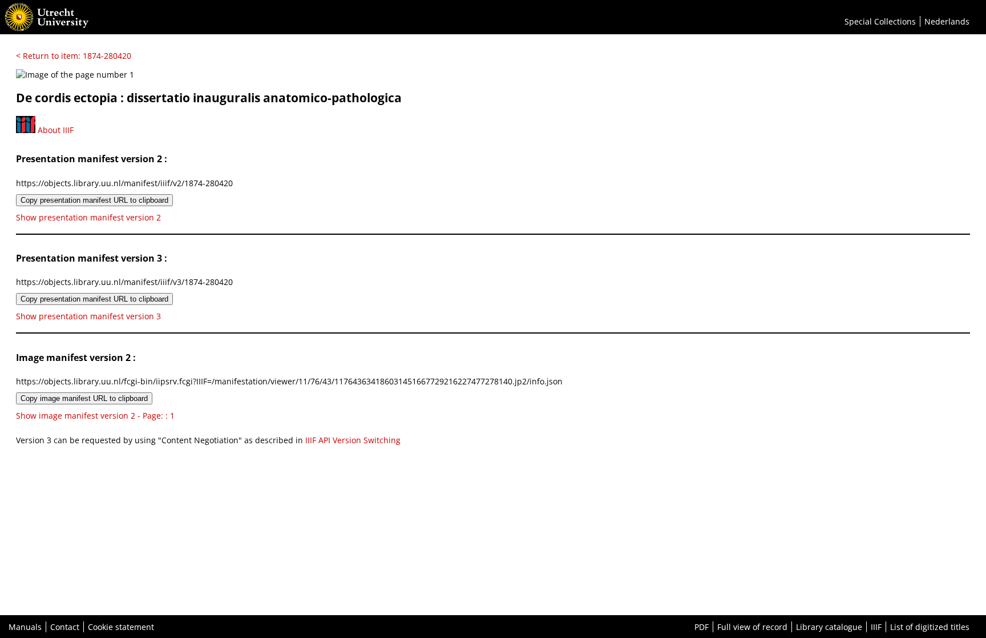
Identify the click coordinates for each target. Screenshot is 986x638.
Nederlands (946, 21)
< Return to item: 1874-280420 (73, 55)
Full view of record (752, 626)
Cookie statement (121, 626)
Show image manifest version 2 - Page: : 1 (95, 415)
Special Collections (880, 21)
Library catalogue (829, 626)
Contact (64, 626)
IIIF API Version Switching (353, 440)
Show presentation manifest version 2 (88, 217)
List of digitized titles (929, 626)
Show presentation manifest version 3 (88, 316)
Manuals (25, 626)
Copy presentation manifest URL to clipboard (94, 200)
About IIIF (54, 130)
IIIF (876, 626)
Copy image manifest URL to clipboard (84, 398)
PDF (701, 626)
